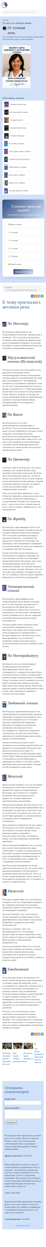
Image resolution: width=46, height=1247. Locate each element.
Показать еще (23, 1225)
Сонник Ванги (16, 120)
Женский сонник (16, 175)
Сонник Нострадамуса (19, 159)
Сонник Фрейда (17, 135)
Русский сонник (16, 143)
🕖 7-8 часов (13, 256)
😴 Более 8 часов (14, 264)
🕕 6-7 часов (13, 248)
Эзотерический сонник (20, 151)
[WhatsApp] (42, 296)
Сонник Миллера (18, 104)
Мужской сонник (16, 182)
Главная (8, 287)
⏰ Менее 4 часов (14, 225)
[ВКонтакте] (32, 296)
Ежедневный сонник (18, 190)
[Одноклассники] (35, 296)
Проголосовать (23, 271)
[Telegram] (39, 296)
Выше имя (10, 1099)
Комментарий (12, 1108)
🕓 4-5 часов (13, 232)
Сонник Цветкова (18, 127)
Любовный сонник (17, 167)
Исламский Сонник (19, 112)
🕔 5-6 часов (13, 240)
